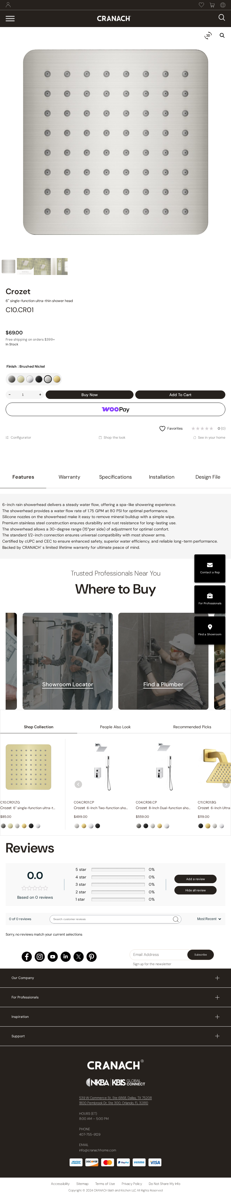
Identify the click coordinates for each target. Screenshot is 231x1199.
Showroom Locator (67, 684)
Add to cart (180, 394)
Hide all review (195, 890)
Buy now (89, 394)
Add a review (195, 879)
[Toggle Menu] (10, 18)
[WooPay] (115, 409)
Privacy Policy (132, 1184)
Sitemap (82, 1184)
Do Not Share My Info (164, 1184)
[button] (222, 35)
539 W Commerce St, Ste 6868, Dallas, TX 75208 (115, 1098)
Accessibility (60, 1184)
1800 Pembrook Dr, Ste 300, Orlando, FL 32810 (113, 1103)
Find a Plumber (163, 684)
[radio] (11, 379)
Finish (11, 366)
